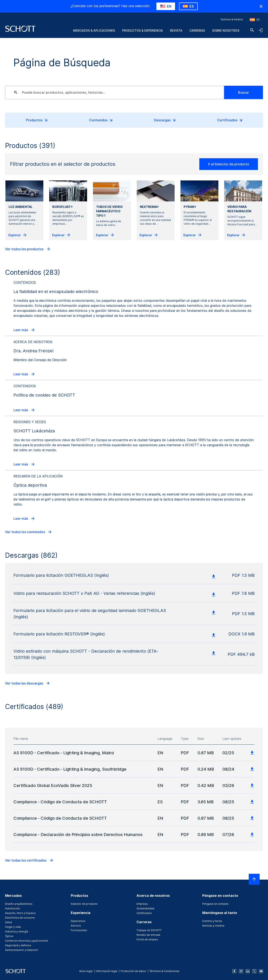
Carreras (197, 30)
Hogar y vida (13, 926)
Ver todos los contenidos (25, 532)
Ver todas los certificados (26, 860)
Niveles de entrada (148, 934)
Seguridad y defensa (18, 945)
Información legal (106, 971)
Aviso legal (86, 971)
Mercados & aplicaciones (94, 30)
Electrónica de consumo (20, 917)
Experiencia (78, 921)
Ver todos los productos (24, 249)
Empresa (142, 903)
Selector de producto (84, 903)
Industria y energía (16, 931)
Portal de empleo (147, 939)
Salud (8, 922)
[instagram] (241, 971)
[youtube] (261, 971)
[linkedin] (248, 971)
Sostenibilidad (145, 908)
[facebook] (234, 971)
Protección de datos (133, 971)
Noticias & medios (232, 19)
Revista (176, 30)
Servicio (76, 925)
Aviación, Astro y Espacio (20, 913)
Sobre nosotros (225, 30)
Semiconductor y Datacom (21, 949)
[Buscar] (252, 30)
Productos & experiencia (142, 30)
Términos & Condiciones (164, 971)
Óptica (9, 936)
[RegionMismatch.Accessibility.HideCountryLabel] (261, 6)
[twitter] (254, 971)
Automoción (12, 908)
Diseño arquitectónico (18, 903)
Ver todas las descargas (24, 683)
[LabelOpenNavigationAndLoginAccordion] (260, 30)
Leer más (21, 330)
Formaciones (79, 930)
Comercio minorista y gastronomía (26, 940)
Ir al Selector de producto (228, 164)
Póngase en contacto (215, 903)
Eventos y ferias (212, 921)
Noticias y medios (213, 925)
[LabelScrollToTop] (254, 879)
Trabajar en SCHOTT (149, 930)
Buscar (243, 92)
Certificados (144, 913)
